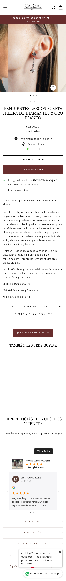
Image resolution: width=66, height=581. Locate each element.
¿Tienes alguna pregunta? (33, 314)
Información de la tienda (19, 190)
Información (32, 532)
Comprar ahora (33, 169)
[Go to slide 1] (30, 512)
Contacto (32, 521)
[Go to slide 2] (33, 512)
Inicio (32, 101)
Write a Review (43, 451)
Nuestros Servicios (32, 543)
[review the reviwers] (13, 487)
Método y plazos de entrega (33, 306)
